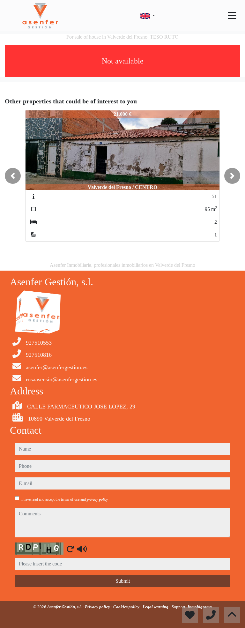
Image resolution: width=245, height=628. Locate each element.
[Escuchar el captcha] (82, 548)
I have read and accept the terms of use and (64, 499)
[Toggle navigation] (232, 16)
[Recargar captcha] (70, 548)
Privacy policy (98, 606)
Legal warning (156, 606)
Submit (122, 581)
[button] (13, 176)
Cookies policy (126, 606)
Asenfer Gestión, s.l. (65, 606)
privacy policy (97, 499)
